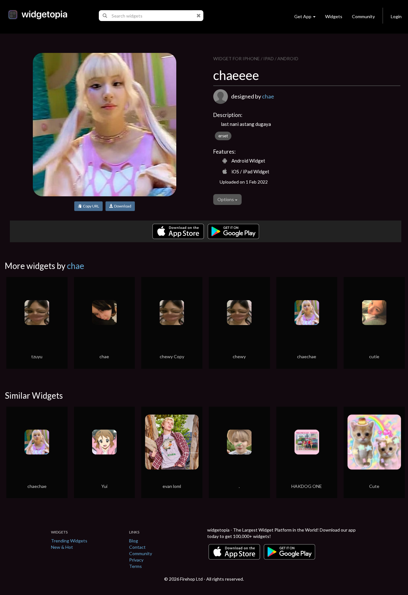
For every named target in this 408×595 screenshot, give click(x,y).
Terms (135, 566)
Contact (137, 547)
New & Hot (62, 547)
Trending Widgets (69, 540)
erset (223, 135)
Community (363, 16)
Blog (133, 540)
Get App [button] (302, 16)
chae (268, 96)
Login (396, 16)
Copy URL (90, 206)
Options (226, 199)
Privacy (136, 559)
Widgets (333, 16)
